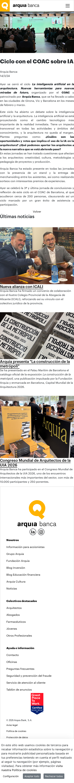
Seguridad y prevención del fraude (28, 675)
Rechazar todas (54, 776)
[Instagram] (41, 531)
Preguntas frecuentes (20, 668)
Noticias (11, 588)
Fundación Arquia (18, 560)
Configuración (11, 776)
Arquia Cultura (15, 581)
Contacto (12, 654)
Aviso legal (12, 725)
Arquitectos (14, 607)
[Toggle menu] (67, 5)
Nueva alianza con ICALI (21, 286)
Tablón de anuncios (19, 689)
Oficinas (11, 661)
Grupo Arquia (15, 553)
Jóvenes (11, 628)
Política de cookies (16, 731)
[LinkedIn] (33, 531)
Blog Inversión (15, 567)
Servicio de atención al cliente (25, 682)
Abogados (13, 614)
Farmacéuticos (16, 621)
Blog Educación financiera (23, 574)
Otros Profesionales (19, 635)
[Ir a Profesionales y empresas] (27, 5)
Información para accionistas (25, 546)
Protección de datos (17, 737)
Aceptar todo (31, 776)
